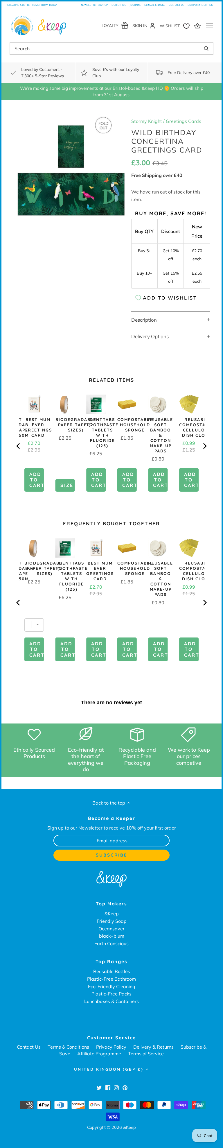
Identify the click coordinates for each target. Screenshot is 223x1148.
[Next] (204, 446)
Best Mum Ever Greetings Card (38, 427)
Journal (135, 4)
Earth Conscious (111, 943)
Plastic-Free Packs (111, 994)
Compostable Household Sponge (135, 425)
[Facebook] (107, 1087)
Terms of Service (146, 1053)
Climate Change (154, 4)
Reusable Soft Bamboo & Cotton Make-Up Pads (160, 435)
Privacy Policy (111, 1047)
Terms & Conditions (68, 1047)
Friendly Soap (112, 921)
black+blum (111, 936)
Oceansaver (111, 929)
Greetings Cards (183, 121)
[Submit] (206, 48)
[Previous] (18, 446)
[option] (71, 170)
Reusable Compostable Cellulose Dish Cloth (197, 427)
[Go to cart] (198, 25)
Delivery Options (150, 336)
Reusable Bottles (111, 971)
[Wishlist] (176, 25)
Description (144, 320)
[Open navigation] (209, 26)
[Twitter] (99, 1087)
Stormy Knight (146, 121)
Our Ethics (119, 4)
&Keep (112, 913)
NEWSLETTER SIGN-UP (94, 4)
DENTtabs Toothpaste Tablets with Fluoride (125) (102, 432)
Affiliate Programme (99, 1053)
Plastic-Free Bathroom (111, 979)
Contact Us (176, 4)
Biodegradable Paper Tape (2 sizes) (75, 425)
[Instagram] (116, 1087)
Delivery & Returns (153, 1047)
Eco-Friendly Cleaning (111, 986)
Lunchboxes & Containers (111, 1001)
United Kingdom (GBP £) (108, 1069)
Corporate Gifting (200, 4)
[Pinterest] (125, 1087)
